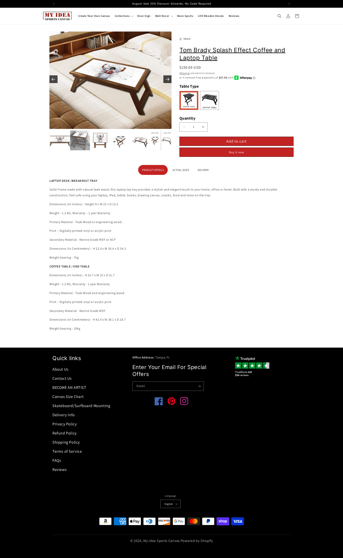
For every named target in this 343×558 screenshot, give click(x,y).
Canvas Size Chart (68, 396)
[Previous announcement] (53, 4)
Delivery (203, 170)
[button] (123, 16)
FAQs (56, 460)
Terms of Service (67, 451)
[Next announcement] (289, 4)
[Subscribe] (199, 386)
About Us (60, 369)
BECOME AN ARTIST (69, 387)
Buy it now (236, 152)
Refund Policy (64, 433)
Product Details (153, 170)
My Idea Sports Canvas (161, 540)
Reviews (59, 469)
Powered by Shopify (197, 540)
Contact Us (62, 378)
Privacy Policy (64, 424)
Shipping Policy (66, 442)
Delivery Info (63, 414)
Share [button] (187, 38)
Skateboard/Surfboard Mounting (81, 405)
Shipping (184, 73)
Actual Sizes (180, 170)
